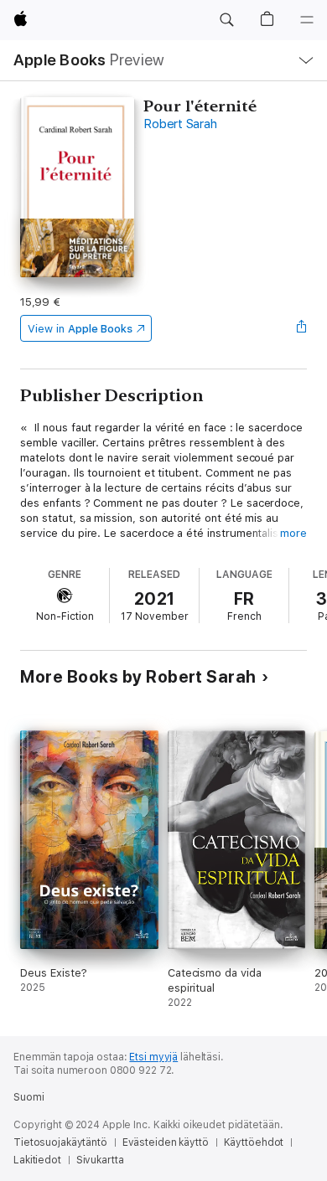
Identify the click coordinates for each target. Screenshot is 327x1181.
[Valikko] (307, 20)
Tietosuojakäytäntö (60, 1142)
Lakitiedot (37, 1160)
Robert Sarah (179, 124)
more (293, 533)
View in (80, 328)
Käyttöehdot (254, 1142)
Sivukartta (100, 1160)
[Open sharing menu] (302, 328)
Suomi (28, 1097)
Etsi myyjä (153, 1057)
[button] (226, 20)
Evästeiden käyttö (165, 1142)
